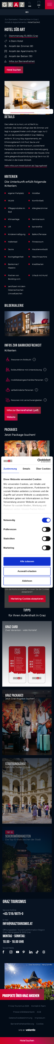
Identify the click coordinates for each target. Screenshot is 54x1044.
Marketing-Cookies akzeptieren (27, 598)
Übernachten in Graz (28, 19)
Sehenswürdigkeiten (18, 836)
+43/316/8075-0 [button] (13, 913)
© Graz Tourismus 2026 (18, 1006)
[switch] (46, 529)
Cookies (40, 1024)
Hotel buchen (14, 69)
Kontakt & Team (38, 1006)
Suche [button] (29, 6)
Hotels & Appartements (15, 22)
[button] (4, 952)
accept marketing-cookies (22, 111)
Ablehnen (27, 581)
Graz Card (11, 627)
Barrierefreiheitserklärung (22, 1024)
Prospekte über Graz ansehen (20, 996)
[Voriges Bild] (8, 323)
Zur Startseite (11, 19)
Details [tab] (26, 468)
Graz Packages (14, 695)
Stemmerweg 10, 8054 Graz (23, 36)
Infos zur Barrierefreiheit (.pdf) (23, 410)
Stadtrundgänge (15, 764)
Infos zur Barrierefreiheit (22, 61)
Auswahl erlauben (27, 571)
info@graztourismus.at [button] (18, 923)
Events (38, 6)
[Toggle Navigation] (49, 4)
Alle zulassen (27, 561)
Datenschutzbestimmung (20, 1018)
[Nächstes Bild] (46, 323)
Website (11, 417)
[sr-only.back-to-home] (13, 4)
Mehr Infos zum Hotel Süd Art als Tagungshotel (25, 166)
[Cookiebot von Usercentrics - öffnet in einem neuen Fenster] (38, 461)
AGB (39, 1012)
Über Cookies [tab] (43, 468)
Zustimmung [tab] (10, 468)
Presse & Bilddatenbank (23, 1012)
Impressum (40, 1018)
